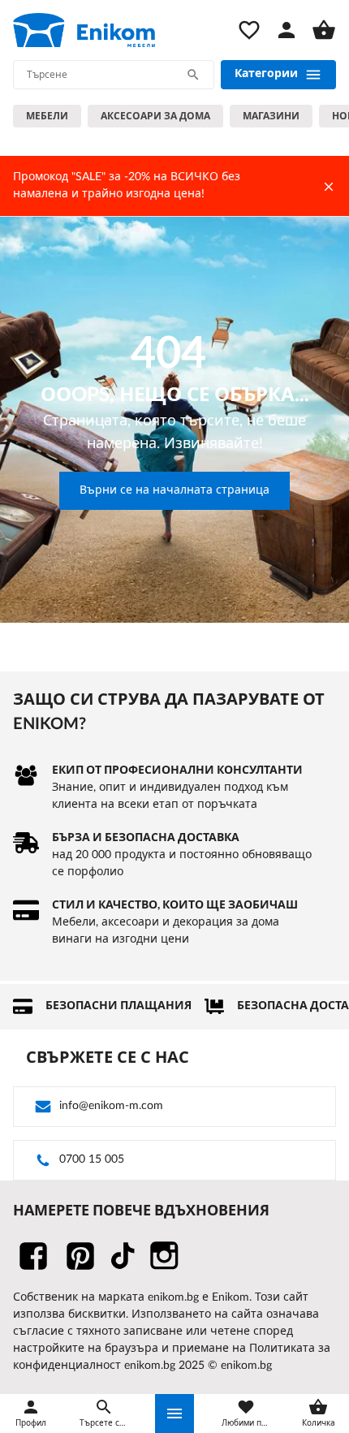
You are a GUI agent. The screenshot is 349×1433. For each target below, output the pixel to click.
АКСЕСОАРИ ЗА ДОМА (155, 116)
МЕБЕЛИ (47, 116)
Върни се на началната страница (174, 490)
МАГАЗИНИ (271, 116)
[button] (174, 1413)
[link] (84, 30)
